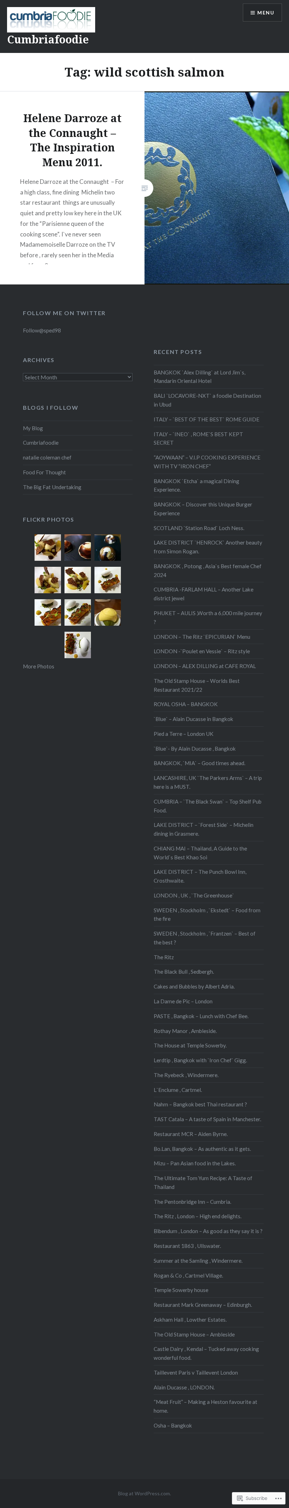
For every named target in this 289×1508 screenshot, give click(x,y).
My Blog (33, 428)
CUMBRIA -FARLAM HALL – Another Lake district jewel (203, 593)
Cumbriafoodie (48, 39)
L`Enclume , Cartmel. (178, 1090)
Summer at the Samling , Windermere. (198, 1260)
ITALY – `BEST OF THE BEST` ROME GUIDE (206, 419)
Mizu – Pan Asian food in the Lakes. (195, 1163)
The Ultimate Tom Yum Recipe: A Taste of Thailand (203, 1182)
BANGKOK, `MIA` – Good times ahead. (199, 763)
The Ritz (164, 957)
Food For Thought (44, 472)
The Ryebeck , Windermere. (186, 1075)
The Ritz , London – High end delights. (197, 1216)
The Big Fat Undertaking (52, 487)
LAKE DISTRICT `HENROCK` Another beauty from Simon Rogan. (208, 546)
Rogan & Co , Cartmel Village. (188, 1275)
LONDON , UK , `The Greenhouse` (194, 895)
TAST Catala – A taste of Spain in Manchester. (207, 1119)
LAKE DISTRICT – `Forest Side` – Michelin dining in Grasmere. (203, 829)
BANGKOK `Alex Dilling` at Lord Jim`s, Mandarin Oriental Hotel (199, 376)
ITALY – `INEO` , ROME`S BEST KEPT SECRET (198, 438)
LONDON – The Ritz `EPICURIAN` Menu (202, 636)
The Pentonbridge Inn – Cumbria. (192, 1201)
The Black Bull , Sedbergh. (184, 971)
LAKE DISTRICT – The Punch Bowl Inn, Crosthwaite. (200, 876)
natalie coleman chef (47, 457)
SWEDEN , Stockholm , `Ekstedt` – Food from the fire (207, 914)
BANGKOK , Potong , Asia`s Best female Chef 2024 (208, 570)
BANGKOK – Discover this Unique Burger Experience (203, 508)
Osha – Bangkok (173, 1425)
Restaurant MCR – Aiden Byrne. (191, 1134)
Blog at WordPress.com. (144, 1493)
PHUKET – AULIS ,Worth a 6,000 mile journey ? (208, 617)
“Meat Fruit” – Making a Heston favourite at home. (205, 1406)
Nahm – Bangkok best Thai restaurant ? (200, 1104)
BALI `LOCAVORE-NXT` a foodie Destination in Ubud (207, 400)
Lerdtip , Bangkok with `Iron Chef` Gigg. (200, 1060)
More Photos (38, 666)
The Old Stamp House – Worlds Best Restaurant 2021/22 (197, 685)
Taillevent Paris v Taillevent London (196, 1372)
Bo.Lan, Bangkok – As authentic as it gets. (202, 1149)
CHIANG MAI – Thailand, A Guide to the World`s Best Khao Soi (200, 852)
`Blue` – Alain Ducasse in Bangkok (193, 719)
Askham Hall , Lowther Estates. (190, 1319)
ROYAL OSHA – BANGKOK (186, 704)
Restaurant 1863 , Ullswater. (187, 1246)
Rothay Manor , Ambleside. (185, 1031)
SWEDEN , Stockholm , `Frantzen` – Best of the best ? (205, 937)
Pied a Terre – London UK (184, 734)
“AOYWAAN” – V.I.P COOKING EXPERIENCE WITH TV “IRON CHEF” (207, 461)
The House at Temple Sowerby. (190, 1045)
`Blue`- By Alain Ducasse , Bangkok (195, 748)
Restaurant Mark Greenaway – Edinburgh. (203, 1305)
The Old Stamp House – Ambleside (194, 1334)
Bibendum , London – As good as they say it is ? (208, 1231)
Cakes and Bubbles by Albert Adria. (194, 986)
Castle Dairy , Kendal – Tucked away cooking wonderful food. (206, 1353)
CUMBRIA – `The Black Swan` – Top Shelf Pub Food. (208, 805)
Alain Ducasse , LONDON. (184, 1387)
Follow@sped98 (42, 330)
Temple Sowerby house (181, 1290)
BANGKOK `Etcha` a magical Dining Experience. (196, 485)
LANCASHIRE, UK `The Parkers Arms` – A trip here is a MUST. (208, 782)
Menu (265, 13)
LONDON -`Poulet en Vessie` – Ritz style (202, 651)
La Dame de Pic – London (183, 1001)
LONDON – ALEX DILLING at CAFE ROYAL (205, 666)
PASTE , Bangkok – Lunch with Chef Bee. (201, 1016)
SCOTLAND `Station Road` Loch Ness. (199, 528)
